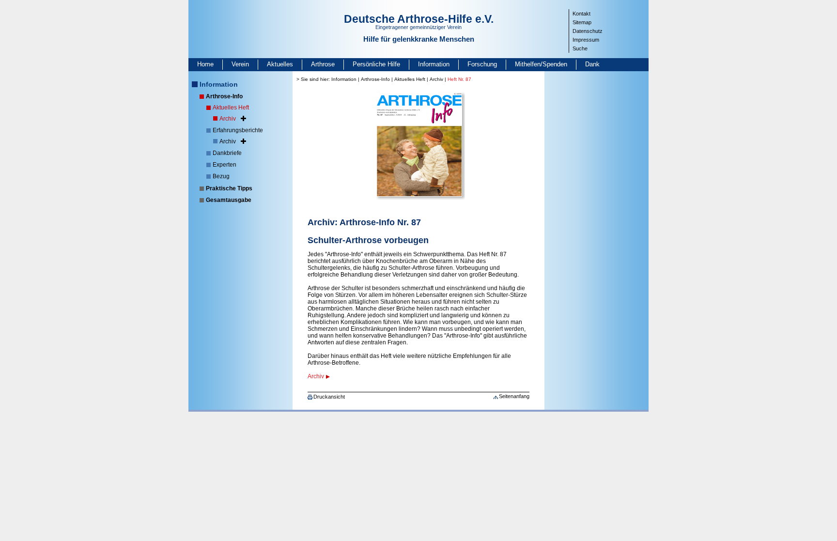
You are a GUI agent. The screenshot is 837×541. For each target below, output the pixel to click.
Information (434, 64)
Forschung (482, 64)
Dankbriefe (227, 153)
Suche (580, 48)
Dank (592, 64)
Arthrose (323, 64)
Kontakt (581, 13)
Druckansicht (329, 397)
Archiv (227, 118)
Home (205, 64)
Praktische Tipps (229, 188)
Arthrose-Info (224, 96)
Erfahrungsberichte (238, 130)
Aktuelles (280, 64)
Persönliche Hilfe (376, 64)
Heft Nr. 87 (459, 79)
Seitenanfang (514, 396)
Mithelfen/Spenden (541, 64)
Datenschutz (588, 31)
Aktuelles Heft (231, 107)
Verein (240, 64)
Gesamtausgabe (228, 200)
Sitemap (582, 22)
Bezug (221, 176)
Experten (224, 164)
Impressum (586, 40)
